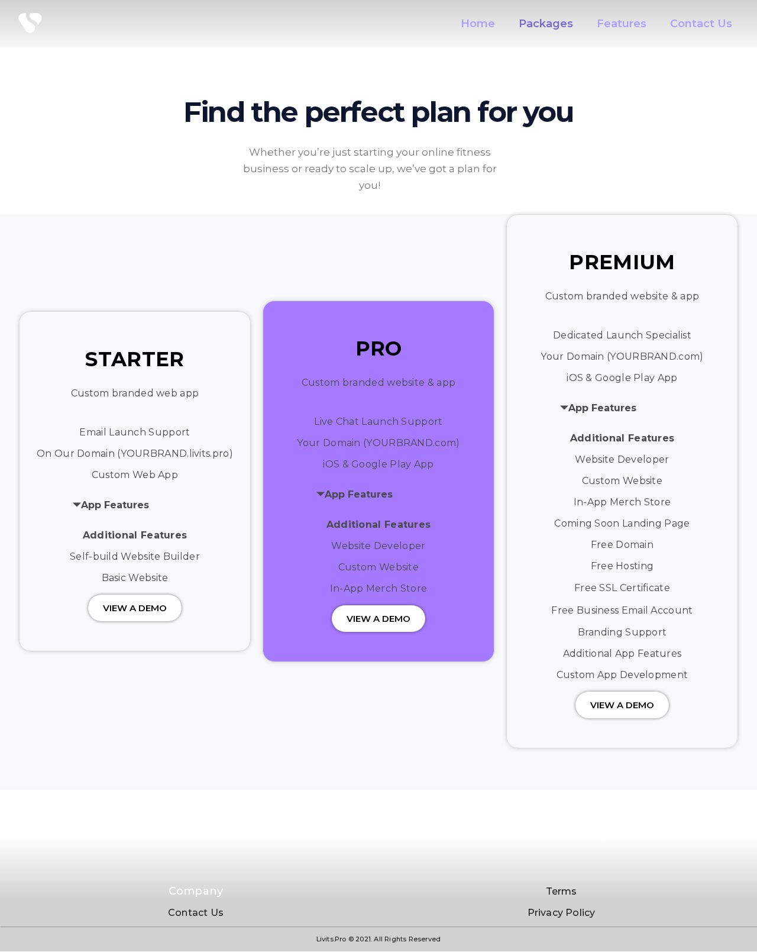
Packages (546, 23)
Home (478, 23)
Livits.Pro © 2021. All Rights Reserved (378, 939)
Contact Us (701, 23)
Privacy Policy (562, 912)
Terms (561, 891)
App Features (115, 505)
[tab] (157, 505)
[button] (135, 608)
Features (621, 23)
